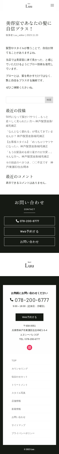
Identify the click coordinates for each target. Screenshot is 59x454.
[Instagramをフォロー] (29, 347)
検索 (49, 99)
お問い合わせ (29, 241)
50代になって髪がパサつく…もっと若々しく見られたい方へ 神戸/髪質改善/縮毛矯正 (29, 121)
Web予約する (29, 231)
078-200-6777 (29, 221)
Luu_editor (19, 35)
